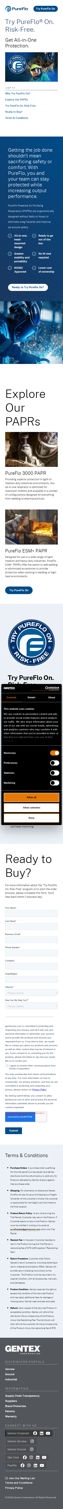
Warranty (11, 1416)
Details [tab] (32, 697)
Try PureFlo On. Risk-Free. (20, 105)
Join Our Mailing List (22, 1478)
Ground (9, 1374)
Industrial (11, 1379)
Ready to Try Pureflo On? (28, 287)
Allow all (31, 797)
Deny (31, 817)
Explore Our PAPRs (16, 99)
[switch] (54, 763)
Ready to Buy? (13, 112)
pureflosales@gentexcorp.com (25, 1229)
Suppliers (11, 1401)
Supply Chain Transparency (22, 1396)
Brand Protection (15, 1406)
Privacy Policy (14, 1488)
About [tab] (51, 697)
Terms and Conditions (19, 1482)
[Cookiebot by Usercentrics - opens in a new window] (45, 688)
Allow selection (31, 807)
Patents (10, 1411)
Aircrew (10, 1369)
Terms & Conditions (16, 118)
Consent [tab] (11, 697)
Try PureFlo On (45, 9)
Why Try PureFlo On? (17, 93)
